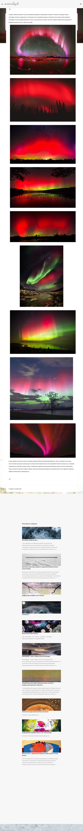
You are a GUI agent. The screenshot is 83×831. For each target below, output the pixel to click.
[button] (10, 9)
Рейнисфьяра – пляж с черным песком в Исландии (36, 656)
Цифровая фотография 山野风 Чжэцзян (33, 595)
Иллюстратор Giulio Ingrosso (30, 633)
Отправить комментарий (15, 488)
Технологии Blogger (42, 826)
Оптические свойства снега (30, 540)
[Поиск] (81, 4)
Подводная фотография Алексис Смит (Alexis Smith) (36, 732)
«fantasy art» (25, 614)
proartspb (12, 4)
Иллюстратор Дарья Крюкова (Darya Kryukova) (35, 711)
